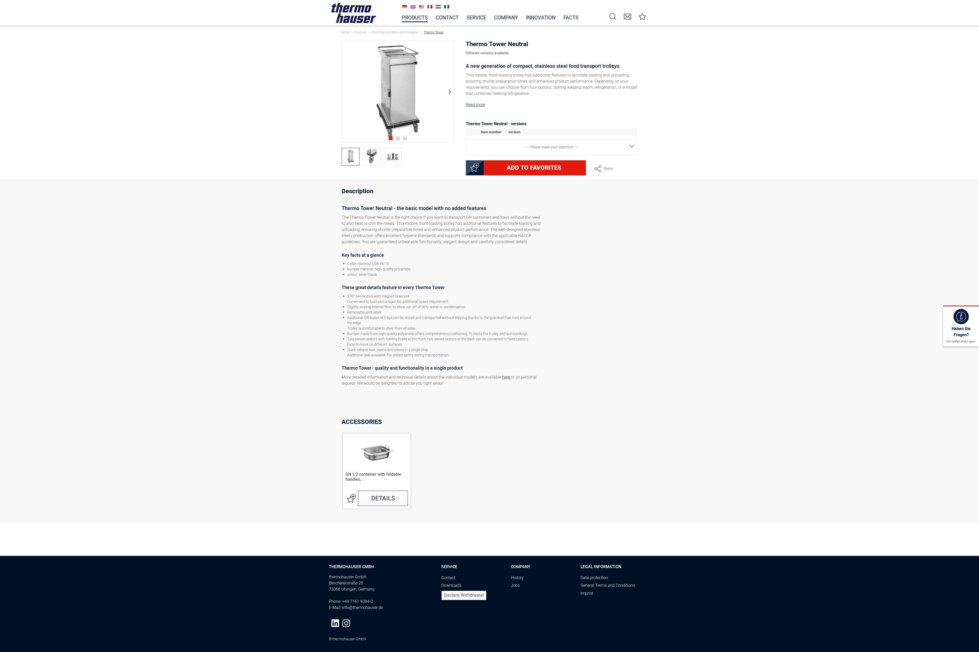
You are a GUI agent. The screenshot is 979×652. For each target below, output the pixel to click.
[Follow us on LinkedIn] (335, 623)
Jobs (515, 585)
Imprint (587, 593)
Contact (448, 578)
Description (357, 192)
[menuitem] (613, 16)
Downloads (451, 585)
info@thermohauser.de (362, 608)
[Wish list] (642, 16)
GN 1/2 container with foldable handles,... (373, 477)
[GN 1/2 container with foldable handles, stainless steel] (376, 451)
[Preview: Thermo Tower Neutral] (350, 157)
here (506, 377)
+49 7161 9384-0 (357, 601)
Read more (475, 105)
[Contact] (627, 16)
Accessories (362, 422)
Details (383, 498)
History (517, 578)
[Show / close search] (613, 16)
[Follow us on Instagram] (346, 623)
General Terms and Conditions (608, 585)
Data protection (594, 578)
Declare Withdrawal (464, 595)
